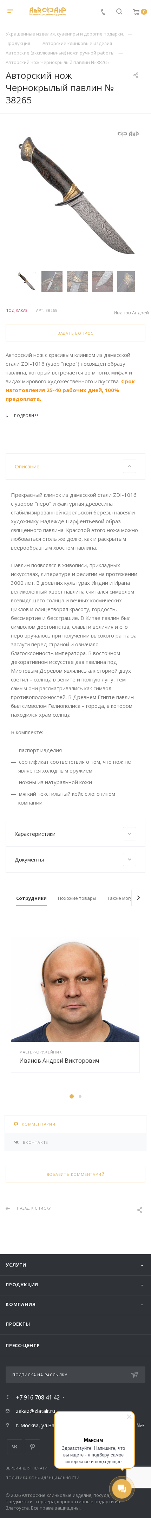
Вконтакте (14, 1446)
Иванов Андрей (131, 312)
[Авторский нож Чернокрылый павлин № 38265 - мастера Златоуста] (75, 198)
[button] (71, 1096)
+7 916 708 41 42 (38, 1397)
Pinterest (32, 1446)
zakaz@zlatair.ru (35, 1410)
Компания (20, 1304)
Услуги (16, 1265)
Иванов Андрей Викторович (59, 1060)
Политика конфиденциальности (43, 1477)
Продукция (22, 1284)
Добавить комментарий (76, 1174)
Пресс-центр (23, 1345)
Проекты (18, 1324)
